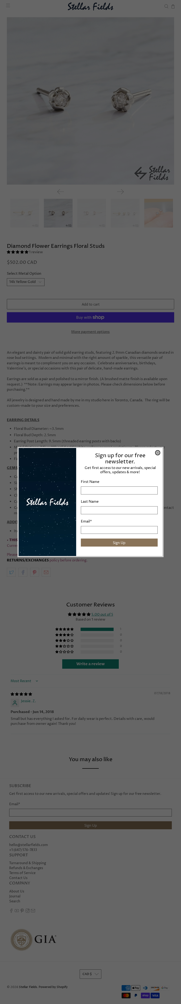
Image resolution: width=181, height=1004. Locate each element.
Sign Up (119, 542)
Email (86, 521)
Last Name (90, 501)
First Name (90, 481)
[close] (157, 452)
